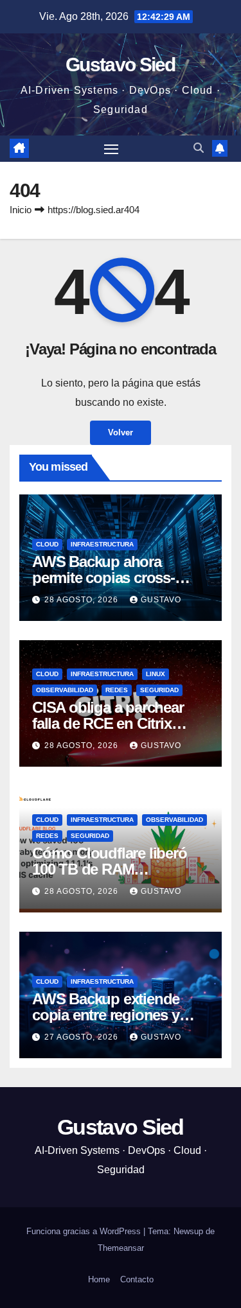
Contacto (137, 1279)
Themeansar (121, 1248)
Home (99, 1279)
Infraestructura (102, 544)
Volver (120, 432)
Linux (155, 673)
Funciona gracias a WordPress (84, 1231)
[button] (198, 148)
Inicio (20, 209)
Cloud (47, 544)
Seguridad (159, 689)
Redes (116, 689)
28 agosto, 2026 (82, 599)
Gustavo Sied (120, 64)
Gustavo (161, 599)
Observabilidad (64, 689)
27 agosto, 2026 (82, 1037)
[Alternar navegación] (111, 149)
